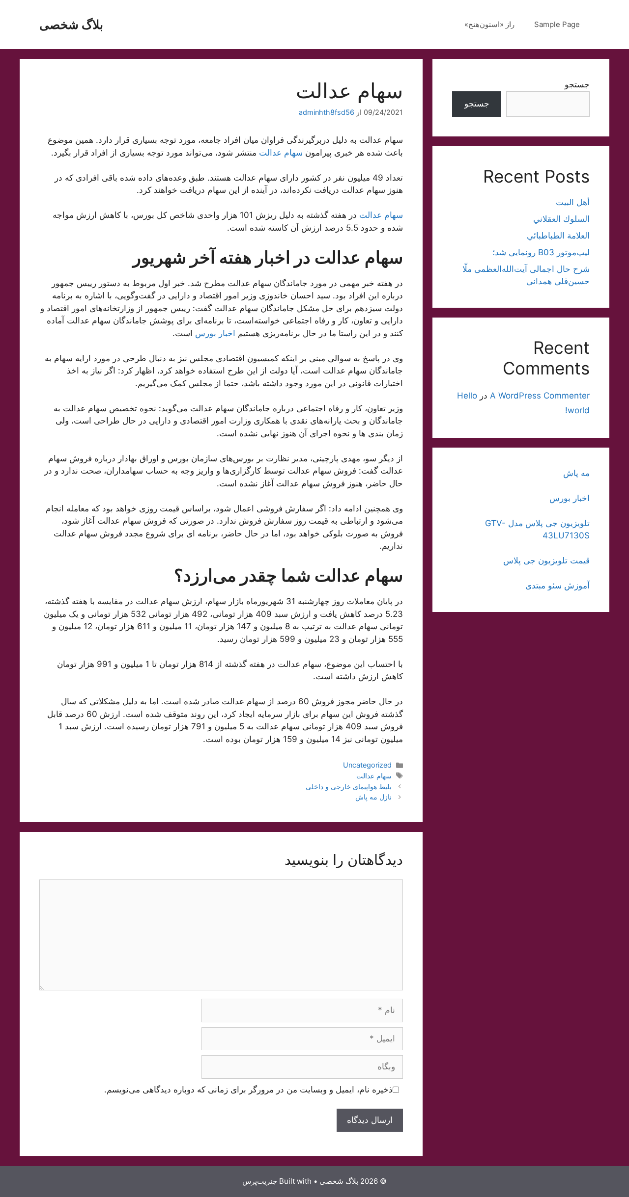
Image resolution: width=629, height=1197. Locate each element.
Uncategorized (367, 765)
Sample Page (557, 24)
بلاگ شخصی (71, 24)
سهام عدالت (281, 153)
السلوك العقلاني (561, 219)
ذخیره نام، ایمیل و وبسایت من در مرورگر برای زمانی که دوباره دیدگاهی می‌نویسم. (248, 1089)
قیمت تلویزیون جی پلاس (546, 560)
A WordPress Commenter (540, 395)
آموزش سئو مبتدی (557, 585)
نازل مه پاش (373, 797)
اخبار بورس (215, 333)
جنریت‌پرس (259, 1181)
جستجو (577, 84)
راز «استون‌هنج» (489, 24)
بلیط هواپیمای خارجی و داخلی (349, 786)
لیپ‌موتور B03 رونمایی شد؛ (541, 252)
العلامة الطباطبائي (558, 235)
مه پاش (576, 473)
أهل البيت (573, 202)
